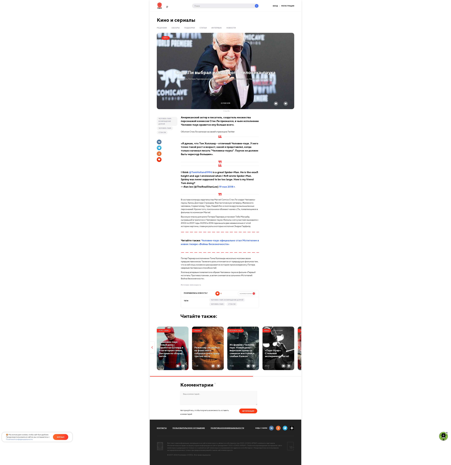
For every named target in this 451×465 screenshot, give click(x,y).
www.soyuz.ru (195, 285)
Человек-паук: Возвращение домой (165, 121)
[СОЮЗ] (160, 446)
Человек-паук (165, 128)
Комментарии (247, 293)
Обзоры (175, 28)
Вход (275, 6)
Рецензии (162, 28)
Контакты (162, 428)
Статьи (203, 28)
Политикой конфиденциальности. (19, 439)
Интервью (216, 28)
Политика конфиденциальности (227, 428)
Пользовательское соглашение (189, 428)
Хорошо (60, 437)
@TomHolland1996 (200, 172)
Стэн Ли (162, 132)
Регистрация (287, 6)
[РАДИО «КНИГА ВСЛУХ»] (443, 436)
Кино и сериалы (176, 20)
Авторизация (248, 411)
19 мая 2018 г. (227, 186)
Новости (231, 28)
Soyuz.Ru (159, 5)
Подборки (189, 28)
